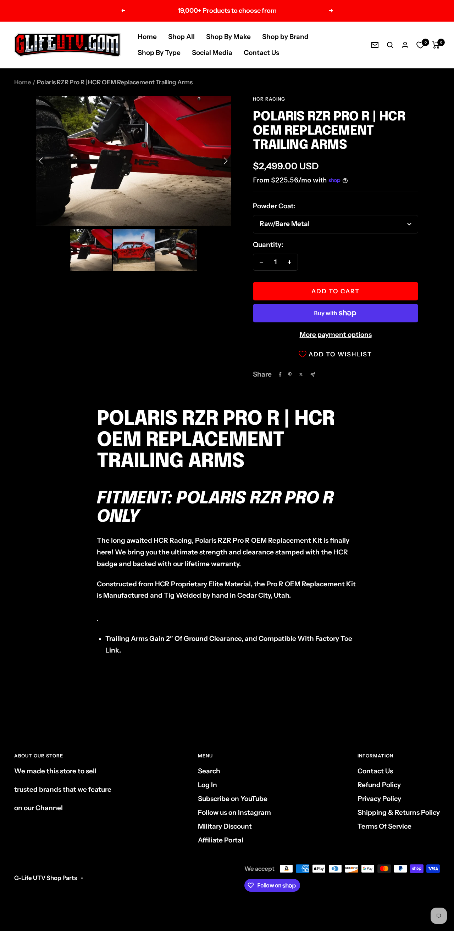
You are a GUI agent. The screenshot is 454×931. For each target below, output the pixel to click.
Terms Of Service (384, 826)
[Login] (405, 45)
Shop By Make (228, 37)
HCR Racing (269, 99)
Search (209, 771)
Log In (207, 785)
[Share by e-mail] (312, 374)
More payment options (336, 335)
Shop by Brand (285, 37)
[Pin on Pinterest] (290, 374)
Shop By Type (159, 53)
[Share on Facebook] (280, 374)
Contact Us (261, 53)
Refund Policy (379, 785)
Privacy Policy (379, 799)
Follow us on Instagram (234, 812)
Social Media (212, 53)
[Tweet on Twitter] (301, 374)
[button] (91, 250)
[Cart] (436, 45)
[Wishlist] (420, 45)
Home (147, 37)
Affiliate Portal (220, 840)
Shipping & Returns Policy (399, 812)
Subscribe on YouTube (232, 799)
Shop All (181, 37)
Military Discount (225, 826)
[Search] (390, 45)
